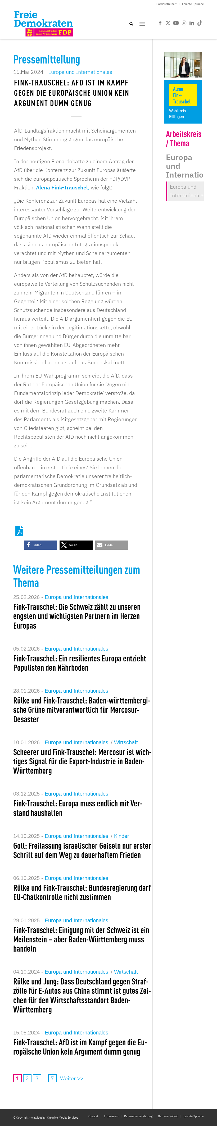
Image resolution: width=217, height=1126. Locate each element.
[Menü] (142, 23)
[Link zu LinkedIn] (192, 23)
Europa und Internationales (80, 71)
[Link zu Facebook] (160, 23)
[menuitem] (166, 4)
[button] (40, 545)
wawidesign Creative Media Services (54, 1117)
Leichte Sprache (193, 4)
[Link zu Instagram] (184, 23)
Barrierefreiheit (166, 4)
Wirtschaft (126, 742)
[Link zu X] (168, 23)
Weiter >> (71, 1078)
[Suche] (131, 23)
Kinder (121, 836)
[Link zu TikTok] (200, 23)
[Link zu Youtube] (176, 23)
